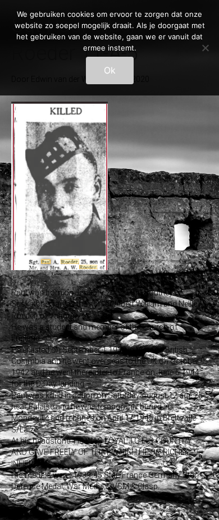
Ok (110, 70)
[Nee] (205, 47)
